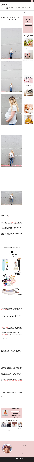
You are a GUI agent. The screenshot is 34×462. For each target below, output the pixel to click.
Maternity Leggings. (4, 334)
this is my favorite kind (4, 309)
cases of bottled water (12, 305)
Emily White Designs (17, 460)
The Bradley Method (6, 380)
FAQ (27, 0)
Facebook (24, 13)
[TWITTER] (20, 454)
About (22, 0)
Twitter (26, 13)
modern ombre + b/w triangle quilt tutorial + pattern (28, 60)
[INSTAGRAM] (22, 454)
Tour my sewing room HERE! (7, 25)
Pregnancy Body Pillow (5, 327)
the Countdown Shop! (13, 222)
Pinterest (29, 13)
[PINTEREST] (24, 454)
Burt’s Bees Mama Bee (8, 315)
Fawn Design (5, 217)
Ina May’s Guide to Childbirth (13, 380)
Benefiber (3, 349)
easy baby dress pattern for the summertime (28, 48)
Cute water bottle (4, 305)
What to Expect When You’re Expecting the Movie (9, 370)
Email (31, 13)
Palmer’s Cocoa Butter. (5, 311)
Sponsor (30, 0)
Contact (25, 0)
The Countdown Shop (6, 216)
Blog (19, 0)
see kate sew (4, 4)
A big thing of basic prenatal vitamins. (7, 364)
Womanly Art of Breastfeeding (14, 381)
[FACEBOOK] (18, 454)
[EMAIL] (26, 454)
